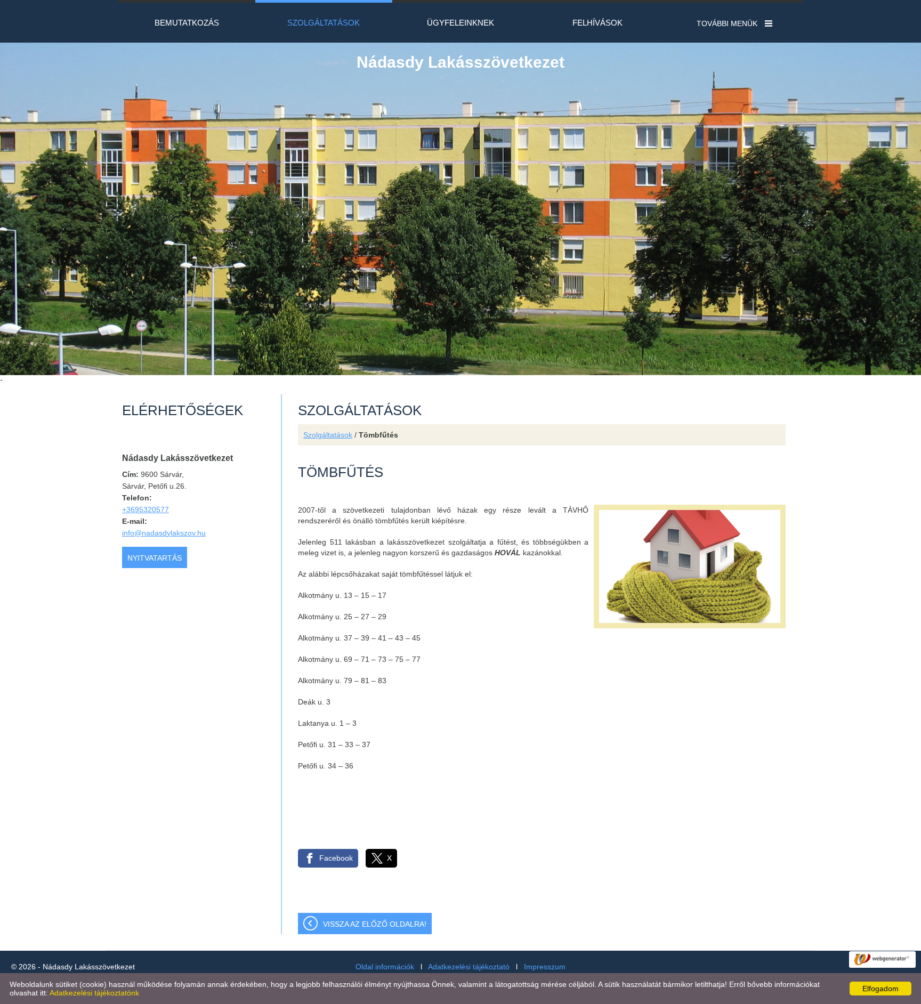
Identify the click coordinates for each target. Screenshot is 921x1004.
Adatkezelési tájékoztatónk (94, 993)
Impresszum (544, 966)
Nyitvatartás (154, 558)
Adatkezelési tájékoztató (469, 966)
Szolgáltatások (327, 435)
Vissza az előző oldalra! (374, 924)
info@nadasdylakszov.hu (164, 533)
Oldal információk (385, 966)
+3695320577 (145, 509)
